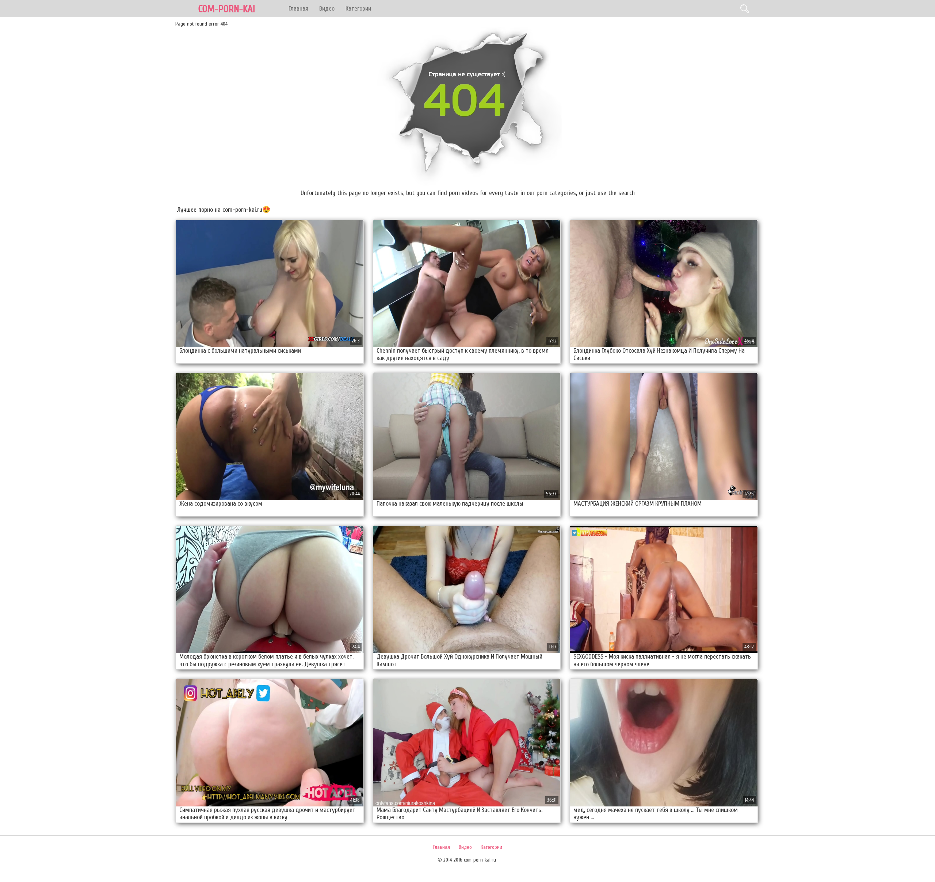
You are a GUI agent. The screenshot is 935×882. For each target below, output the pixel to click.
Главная (298, 8)
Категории (358, 8)
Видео (327, 8)
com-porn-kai (226, 9)
